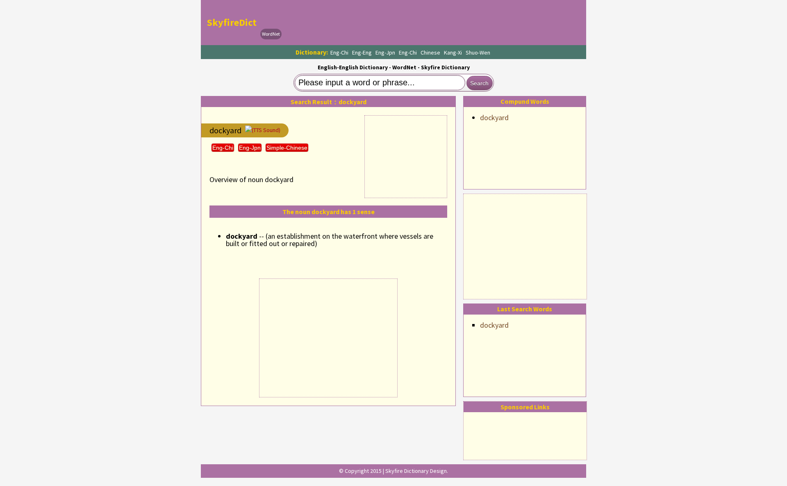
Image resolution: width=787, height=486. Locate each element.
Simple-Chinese (286, 147)
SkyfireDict (232, 22)
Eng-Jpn (385, 52)
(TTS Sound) (266, 130)
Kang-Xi (453, 52)
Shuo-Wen (478, 52)
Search (479, 83)
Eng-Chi (339, 52)
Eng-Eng (362, 52)
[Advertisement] (525, 245)
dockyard (494, 117)
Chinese (430, 52)
